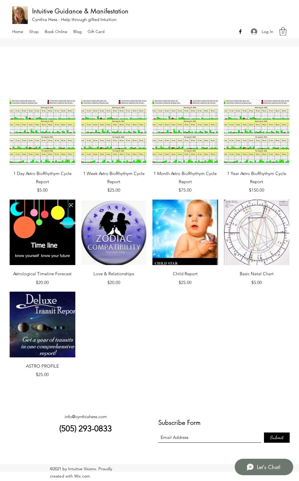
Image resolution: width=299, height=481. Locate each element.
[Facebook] (240, 31)
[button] (282, 31)
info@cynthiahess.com (86, 416)
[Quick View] (42, 132)
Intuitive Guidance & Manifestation (81, 11)
